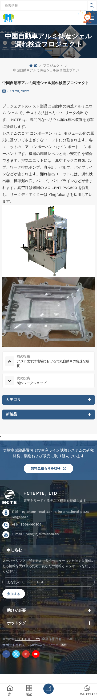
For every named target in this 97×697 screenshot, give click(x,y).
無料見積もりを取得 (46, 468)
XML (69, 639)
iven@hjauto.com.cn (42, 534)
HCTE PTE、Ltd (40, 493)
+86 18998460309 (26, 524)
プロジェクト (53, 65)
